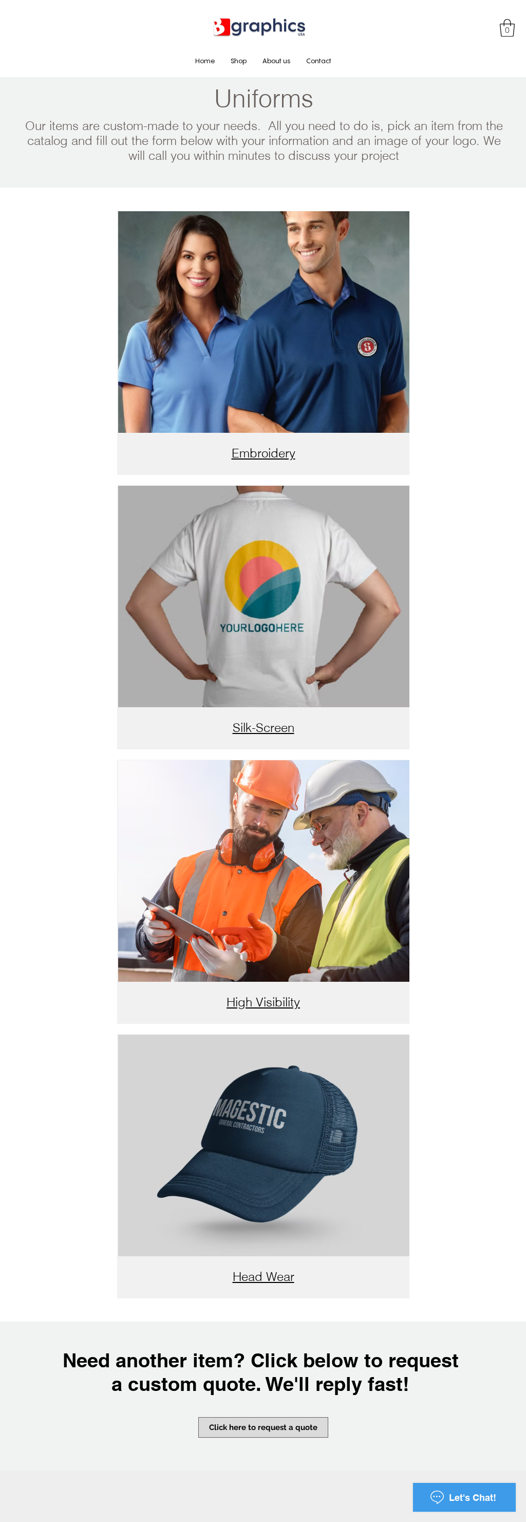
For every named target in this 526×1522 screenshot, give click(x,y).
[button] (507, 28)
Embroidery (263, 453)
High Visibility (263, 1002)
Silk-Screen (263, 727)
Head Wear (263, 1276)
